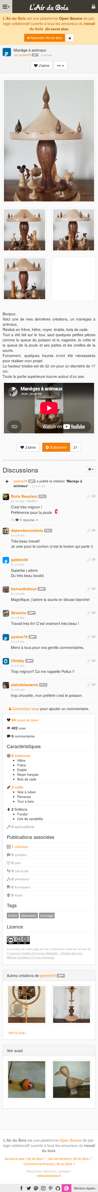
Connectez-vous (25, 708)
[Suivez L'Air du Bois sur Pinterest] (50, 1188)
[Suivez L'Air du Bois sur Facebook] (21, 1188)
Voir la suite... (17, 1032)
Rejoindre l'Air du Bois (46, 37)
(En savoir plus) (56, 29)
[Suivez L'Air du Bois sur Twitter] (28, 1188)
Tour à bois (25, 801)
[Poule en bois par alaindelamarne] (71, 1079)
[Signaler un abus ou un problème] (93, 496)
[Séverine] (6, 613)
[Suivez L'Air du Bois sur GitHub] (57, 1188)
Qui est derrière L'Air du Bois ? (69, 1158)
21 (75, 447)
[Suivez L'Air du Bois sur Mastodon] (36, 1188)
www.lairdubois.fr (49, 1175)
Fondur (22, 814)
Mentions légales (84, 1188)
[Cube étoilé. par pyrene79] (27, 1004)
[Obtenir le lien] (89, 496)
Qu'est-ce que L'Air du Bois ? (25, 1158)
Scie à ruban (26, 792)
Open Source (70, 18)
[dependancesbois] (6, 531)
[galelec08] (6, 560)
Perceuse (24, 796)
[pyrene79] (7, 52)
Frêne (21, 765)
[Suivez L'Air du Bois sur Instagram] (43, 1188)
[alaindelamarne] (6, 685)
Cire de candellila (30, 818)
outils (17, 787)
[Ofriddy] (6, 661)
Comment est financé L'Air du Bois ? (49, 1164)
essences (20, 755)
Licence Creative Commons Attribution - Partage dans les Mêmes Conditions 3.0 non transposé (44, 955)
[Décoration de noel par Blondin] (27, 1079)
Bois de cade (26, 779)
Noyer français (27, 774)
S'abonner (58, 447)
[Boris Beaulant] (6, 497)
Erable (22, 769)
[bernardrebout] (6, 589)
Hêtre (21, 760)
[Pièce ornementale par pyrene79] (71, 1004)
